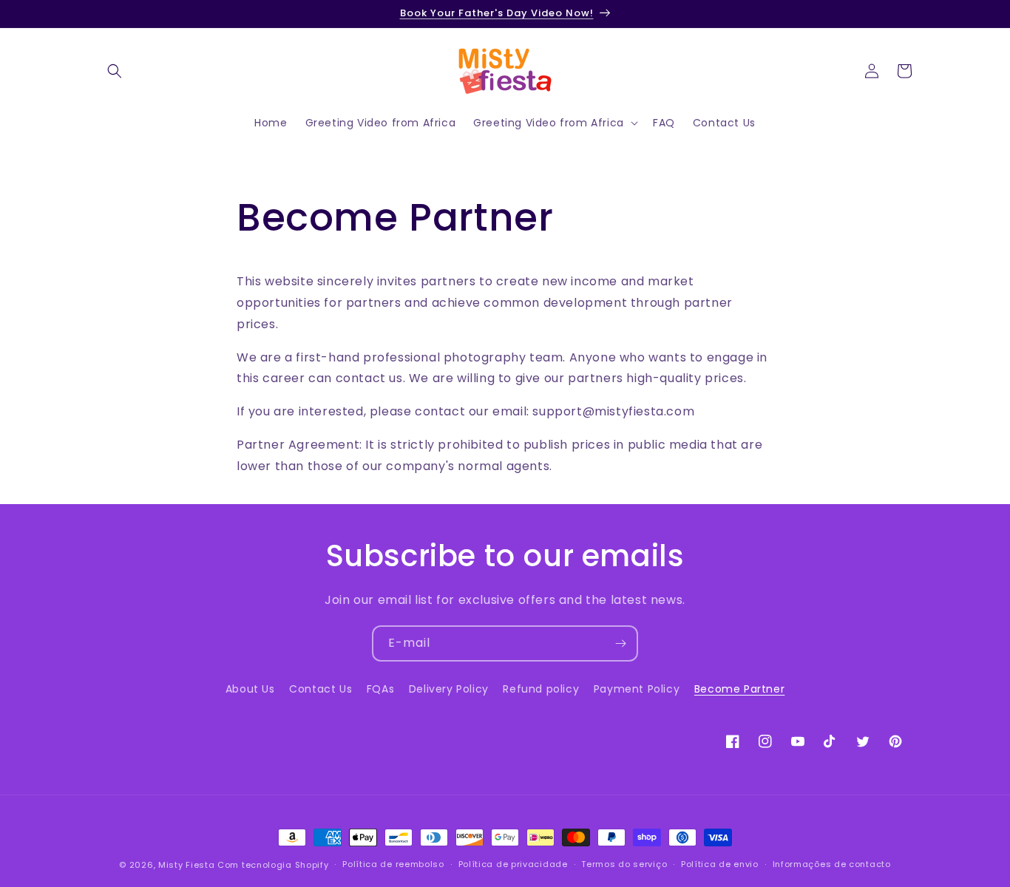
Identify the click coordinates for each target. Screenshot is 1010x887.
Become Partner (739, 689)
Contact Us (320, 689)
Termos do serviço (624, 864)
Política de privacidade (513, 864)
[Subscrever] (620, 643)
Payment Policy (636, 689)
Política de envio (720, 864)
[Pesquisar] (114, 71)
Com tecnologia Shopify (272, 865)
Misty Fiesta (186, 865)
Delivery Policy (449, 689)
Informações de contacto (832, 864)
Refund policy (541, 689)
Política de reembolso (393, 864)
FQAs (380, 689)
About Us (250, 689)
